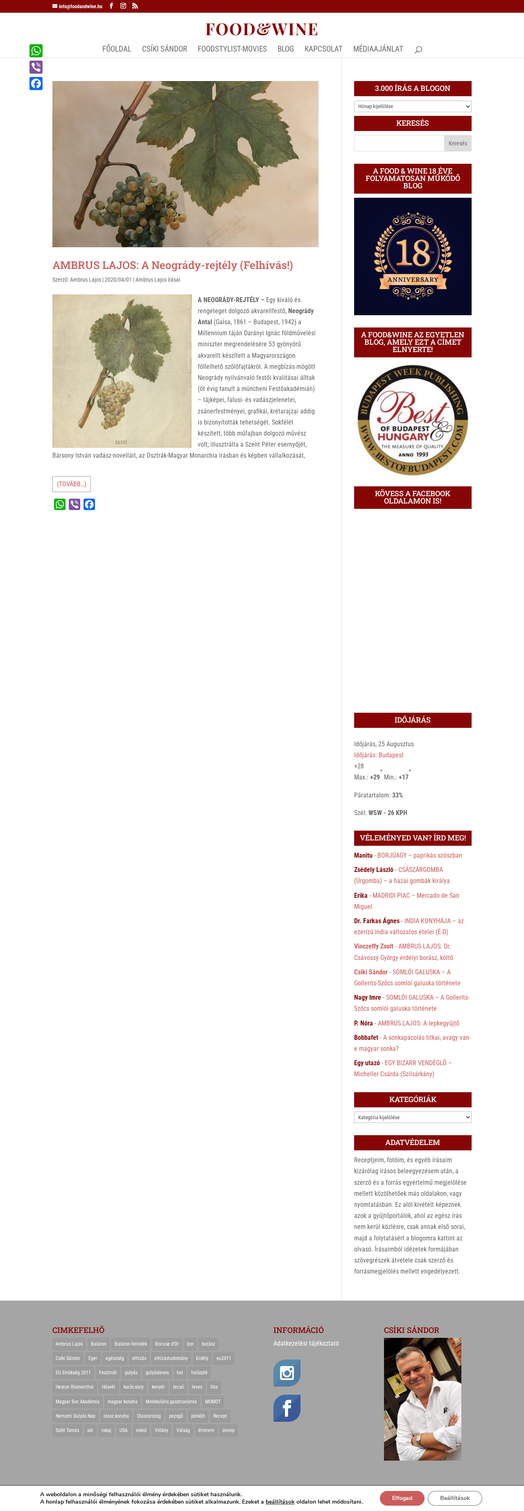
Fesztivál (108, 1372)
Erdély (202, 1358)
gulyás (131, 1372)
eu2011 (224, 1358)
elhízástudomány (171, 1358)
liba (214, 1387)
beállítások (280, 1502)
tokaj (106, 1430)
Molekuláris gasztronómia (171, 1402)
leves (197, 1387)
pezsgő (176, 1416)
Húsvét (108, 1387)
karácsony (134, 1387)
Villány (161, 1430)
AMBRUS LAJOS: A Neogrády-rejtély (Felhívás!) (172, 265)
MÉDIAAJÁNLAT (378, 50)
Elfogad (402, 1498)
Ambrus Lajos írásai (158, 279)
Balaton (98, 1344)
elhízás (139, 1358)
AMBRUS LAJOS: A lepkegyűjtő (418, 1023)
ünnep (228, 1430)
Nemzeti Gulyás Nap (75, 1416)
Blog (286, 50)
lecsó (178, 1387)
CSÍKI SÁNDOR (164, 50)
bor (190, 1344)
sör (90, 1430)
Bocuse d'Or (167, 1344)
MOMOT (213, 1402)
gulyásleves (157, 1372)
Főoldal (116, 50)
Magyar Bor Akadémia (77, 1402)
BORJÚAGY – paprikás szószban (419, 855)
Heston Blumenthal (75, 1387)
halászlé (199, 1372)
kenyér (158, 1387)
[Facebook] (36, 83)
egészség (115, 1358)
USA (124, 1430)
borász (208, 1344)
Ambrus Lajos (85, 279)
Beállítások (455, 1498)
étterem (206, 1430)
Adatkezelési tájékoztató (306, 1343)
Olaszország (149, 1416)
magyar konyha (123, 1402)
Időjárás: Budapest (379, 755)
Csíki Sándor (371, 972)
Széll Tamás (67, 1430)
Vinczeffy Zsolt (373, 946)
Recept (220, 1416)
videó (141, 1430)
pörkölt (198, 1416)
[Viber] (36, 67)
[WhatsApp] (36, 51)
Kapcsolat (324, 50)
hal (180, 1372)
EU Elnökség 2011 (73, 1372)
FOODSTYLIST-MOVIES (232, 50)
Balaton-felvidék (131, 1344)
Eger (92, 1358)
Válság (183, 1430)
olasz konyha (116, 1416)
